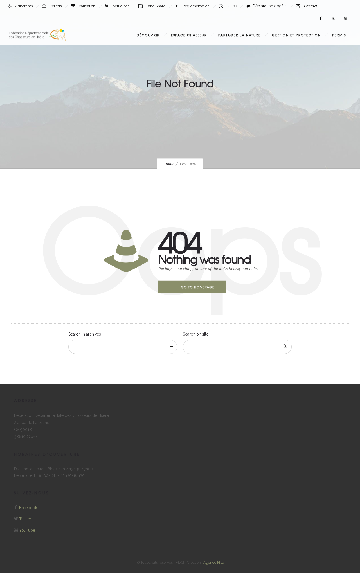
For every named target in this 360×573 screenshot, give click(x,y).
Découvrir (148, 35)
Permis (56, 6)
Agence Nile (213, 562)
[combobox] (122, 347)
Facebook (28, 507)
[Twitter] (333, 18)
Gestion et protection (296, 35)
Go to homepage (197, 287)
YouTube (27, 530)
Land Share (156, 6)
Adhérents (24, 6)
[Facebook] (320, 18)
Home (169, 164)
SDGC (232, 6)
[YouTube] (345, 18)
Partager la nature (239, 35)
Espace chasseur (189, 35)
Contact (310, 6)
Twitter (25, 519)
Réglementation (196, 6)
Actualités (121, 6)
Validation (87, 6)
